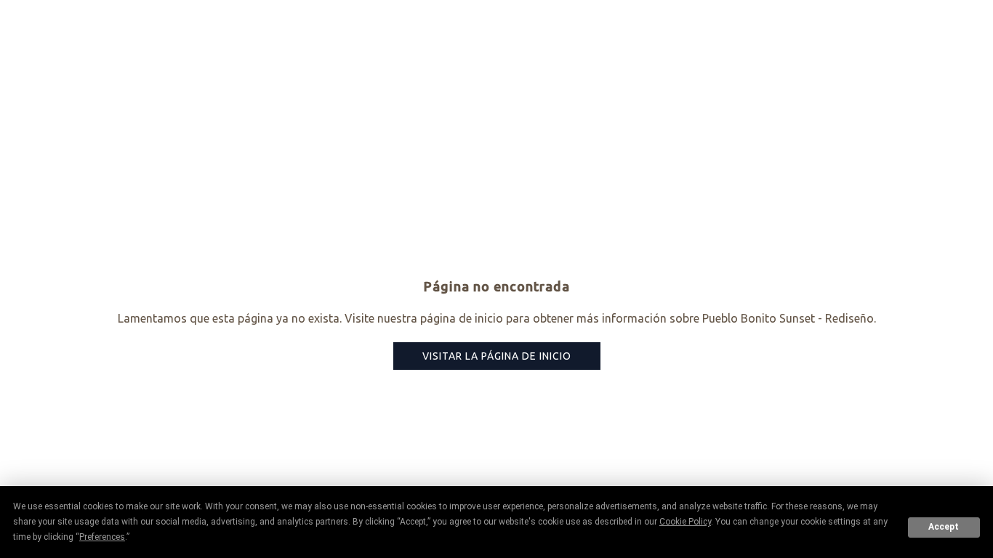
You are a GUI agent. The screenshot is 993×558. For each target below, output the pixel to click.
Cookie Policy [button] (685, 522)
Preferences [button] (102, 537)
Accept (943, 527)
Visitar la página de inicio (496, 356)
